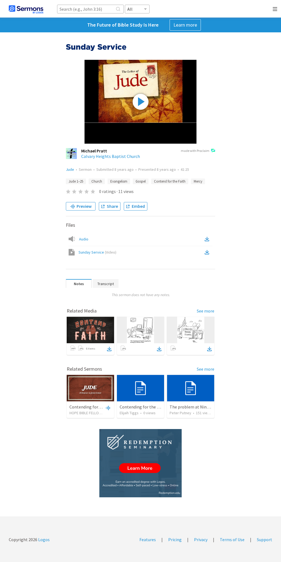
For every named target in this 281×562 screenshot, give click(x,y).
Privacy (200, 539)
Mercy (198, 181)
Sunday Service (97, 252)
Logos (43, 539)
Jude (70, 169)
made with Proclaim (195, 151)
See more (205, 311)
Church (96, 181)
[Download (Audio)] (208, 239)
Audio (83, 239)
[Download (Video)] (208, 252)
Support (264, 539)
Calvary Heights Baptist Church (110, 156)
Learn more (185, 25)
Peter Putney (180, 412)
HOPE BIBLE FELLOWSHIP (89, 412)
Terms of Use (232, 539)
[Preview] (107, 408)
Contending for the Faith (92, 407)
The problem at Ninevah (192, 407)
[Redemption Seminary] (140, 463)
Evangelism (118, 181)
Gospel (141, 181)
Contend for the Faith (170, 181)
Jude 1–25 (76, 181)
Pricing (175, 539)
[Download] (109, 349)
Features (147, 539)
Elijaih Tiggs (129, 412)
